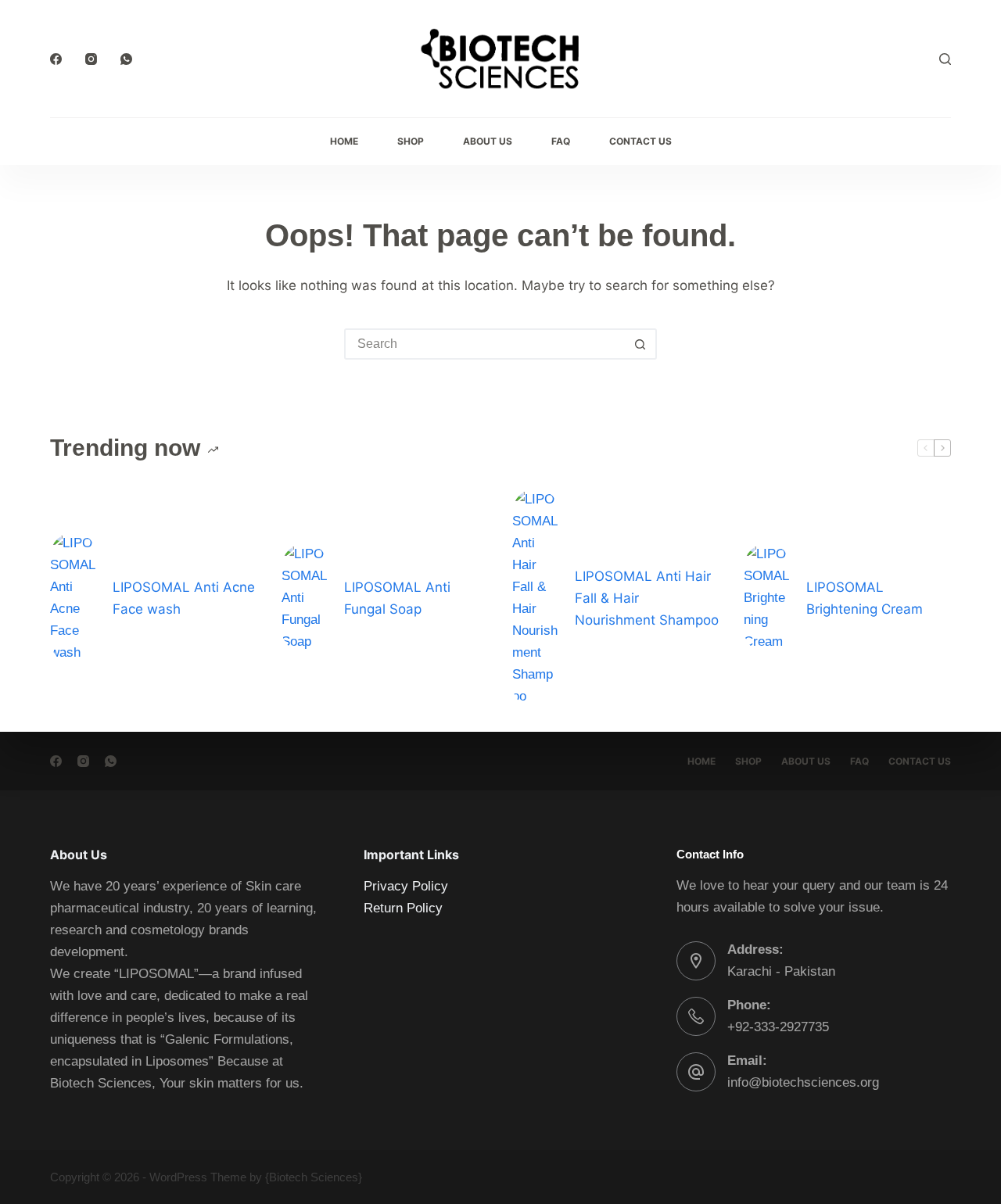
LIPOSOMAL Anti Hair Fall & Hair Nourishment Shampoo (647, 598)
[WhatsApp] (126, 59)
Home (344, 141)
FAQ (560, 141)
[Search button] (639, 344)
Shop (410, 141)
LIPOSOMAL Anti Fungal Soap (397, 598)
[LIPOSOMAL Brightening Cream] (767, 598)
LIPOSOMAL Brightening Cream (864, 598)
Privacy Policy (406, 886)
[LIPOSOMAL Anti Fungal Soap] (305, 598)
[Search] (945, 59)
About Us (487, 141)
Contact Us (640, 141)
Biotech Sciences (313, 1177)
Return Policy (403, 908)
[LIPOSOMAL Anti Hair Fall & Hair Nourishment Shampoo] (535, 598)
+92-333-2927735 (778, 1026)
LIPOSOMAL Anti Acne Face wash (184, 598)
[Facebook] (56, 59)
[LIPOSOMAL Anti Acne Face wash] (73, 598)
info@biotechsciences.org (803, 1082)
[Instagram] (91, 59)
